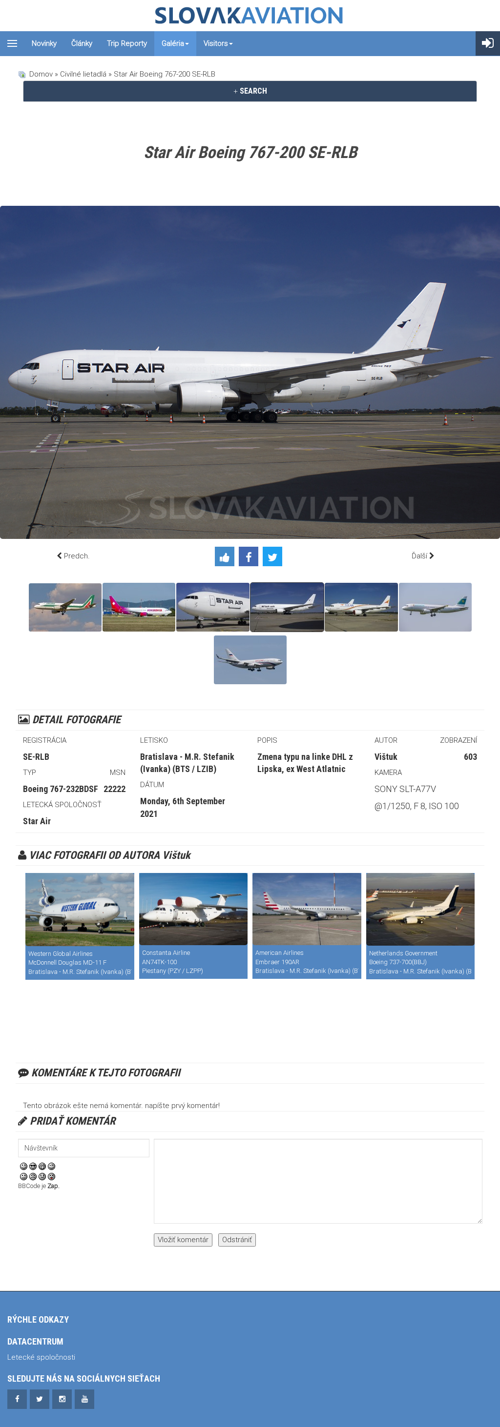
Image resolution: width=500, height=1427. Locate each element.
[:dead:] (51, 1176)
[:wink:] (51, 1166)
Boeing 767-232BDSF (60, 789)
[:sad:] (42, 1176)
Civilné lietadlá (83, 74)
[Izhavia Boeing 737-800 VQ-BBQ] (139, 607)
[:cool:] (33, 1166)
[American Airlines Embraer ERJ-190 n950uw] (306, 909)
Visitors (216, 43)
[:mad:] (33, 1176)
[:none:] (23, 1176)
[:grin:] (42, 1166)
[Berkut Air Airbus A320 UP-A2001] (435, 607)
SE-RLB (36, 757)
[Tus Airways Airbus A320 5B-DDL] (361, 607)
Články (81, 43)
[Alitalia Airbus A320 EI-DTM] (65, 607)
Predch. (77, 556)
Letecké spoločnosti (41, 1357)
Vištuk (386, 757)
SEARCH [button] (252, 91)
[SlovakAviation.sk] (250, 15)
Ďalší (419, 556)
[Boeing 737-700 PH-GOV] (420, 909)
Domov (41, 74)
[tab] (250, 91)
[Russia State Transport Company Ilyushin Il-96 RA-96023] (250, 660)
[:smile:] (23, 1166)
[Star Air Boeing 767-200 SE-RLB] (213, 607)
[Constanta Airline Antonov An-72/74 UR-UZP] (193, 909)
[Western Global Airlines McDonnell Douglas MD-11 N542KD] (79, 909)
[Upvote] (227, 558)
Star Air (37, 821)
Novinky (44, 43)
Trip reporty (127, 43)
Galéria (173, 43)
